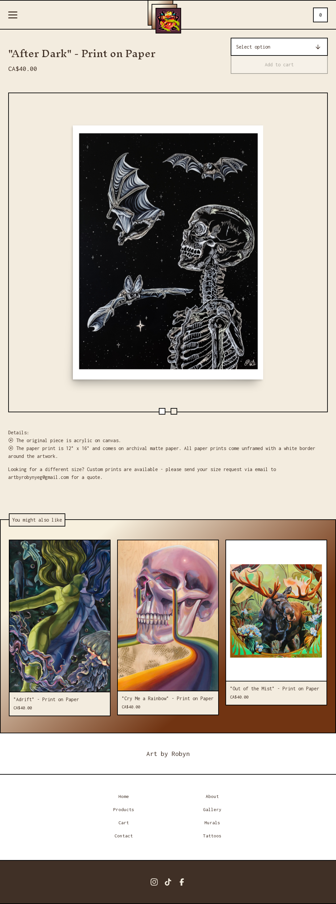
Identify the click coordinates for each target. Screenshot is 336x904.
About (212, 796)
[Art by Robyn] (168, 20)
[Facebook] (182, 882)
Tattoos (212, 835)
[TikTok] (168, 882)
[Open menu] (12, 15)
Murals (212, 822)
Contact (124, 835)
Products (123, 809)
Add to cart (279, 64)
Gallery (212, 809)
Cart (123, 822)
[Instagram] (154, 882)
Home (123, 796)
